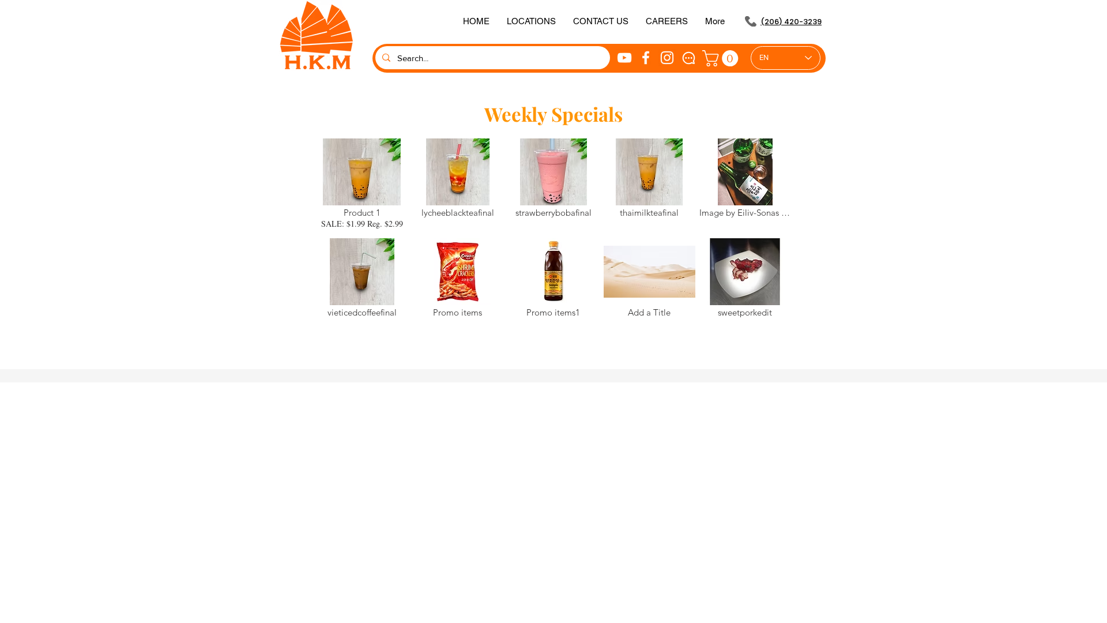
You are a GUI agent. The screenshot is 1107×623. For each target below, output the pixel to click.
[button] (600, 21)
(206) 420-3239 (791, 21)
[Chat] (688, 57)
